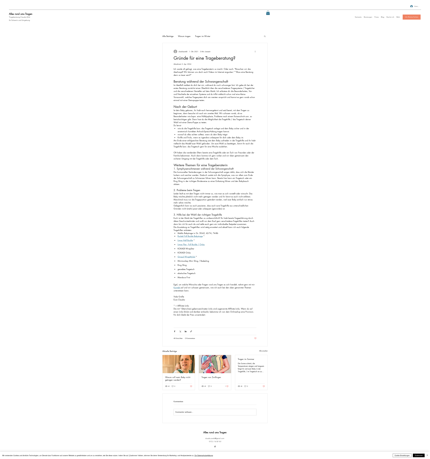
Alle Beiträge (167, 36)
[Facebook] (215, 446)
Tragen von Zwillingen (211, 377)
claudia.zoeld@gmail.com (214, 438)
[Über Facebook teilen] (175, 331)
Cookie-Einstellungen (402, 455)
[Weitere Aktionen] (255, 51)
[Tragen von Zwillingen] (215, 364)
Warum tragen (184, 36)
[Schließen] (427, 455)
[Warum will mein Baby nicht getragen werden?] (178, 364)
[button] (268, 12)
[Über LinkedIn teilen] (186, 331)
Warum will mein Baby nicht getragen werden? (177, 378)
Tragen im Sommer (246, 359)
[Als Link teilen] (191, 331)
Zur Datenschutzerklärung (204, 455)
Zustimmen (419, 455)
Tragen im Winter (202, 36)
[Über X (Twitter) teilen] (180, 331)
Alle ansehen (263, 351)
